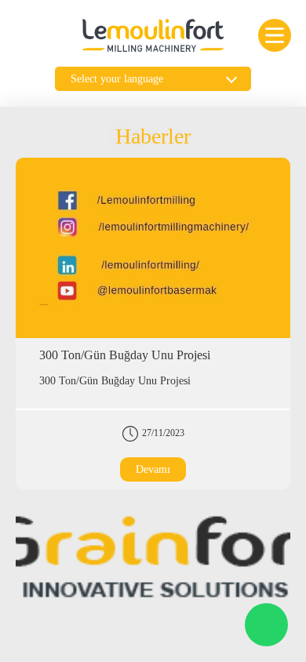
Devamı (153, 469)
